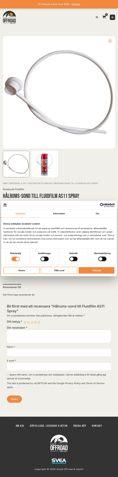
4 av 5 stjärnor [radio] (35, 322)
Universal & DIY (17, 183)
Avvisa (21, 270)
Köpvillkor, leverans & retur (48, 426)
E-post (11, 360)
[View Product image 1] (16, 164)
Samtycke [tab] (20, 213)
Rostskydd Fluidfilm (40, 183)
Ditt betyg (14, 321)
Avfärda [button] (76, 4)
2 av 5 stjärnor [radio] (28, 322)
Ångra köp (79, 426)
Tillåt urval (59, 270)
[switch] (44, 259)
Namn (11, 346)
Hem (5, 183)
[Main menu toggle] (112, 17)
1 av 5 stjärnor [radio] (24, 322)
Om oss (20, 426)
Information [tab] (59, 213)
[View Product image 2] (45, 164)
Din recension (17, 327)
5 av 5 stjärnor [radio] (38, 322)
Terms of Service (95, 383)
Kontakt (97, 426)
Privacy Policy (73, 383)
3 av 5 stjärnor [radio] (32, 322)
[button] (97, 17)
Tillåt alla (96, 270)
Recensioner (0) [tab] (12, 287)
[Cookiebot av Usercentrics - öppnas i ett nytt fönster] (102, 205)
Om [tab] (97, 213)
